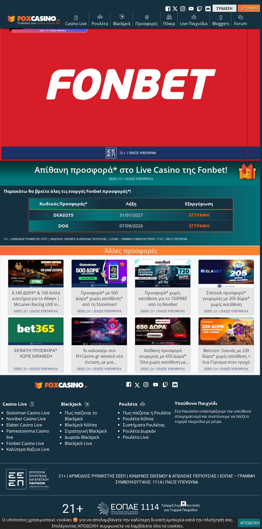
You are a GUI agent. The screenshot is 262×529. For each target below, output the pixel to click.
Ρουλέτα (100, 23)
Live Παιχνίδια (194, 23)
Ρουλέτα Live (136, 437)
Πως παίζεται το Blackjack (81, 416)
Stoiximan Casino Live (28, 413)
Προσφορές (146, 23)
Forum (240, 23)
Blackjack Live (78, 443)
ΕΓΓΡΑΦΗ (250, 8)
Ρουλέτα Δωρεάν (139, 431)
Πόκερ (169, 23)
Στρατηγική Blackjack (86, 431)
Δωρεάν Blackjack (82, 437)
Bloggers (220, 23)
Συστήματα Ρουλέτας (144, 425)
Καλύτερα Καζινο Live (27, 449)
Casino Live (76, 23)
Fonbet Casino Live (25, 443)
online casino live (48, 23)
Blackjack (121, 23)
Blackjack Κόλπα (81, 425)
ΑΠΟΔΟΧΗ (250, 523)
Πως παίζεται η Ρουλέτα (147, 413)
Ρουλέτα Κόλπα (138, 419)
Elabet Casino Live (24, 425)
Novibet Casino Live (26, 419)
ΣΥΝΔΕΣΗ (224, 8)
